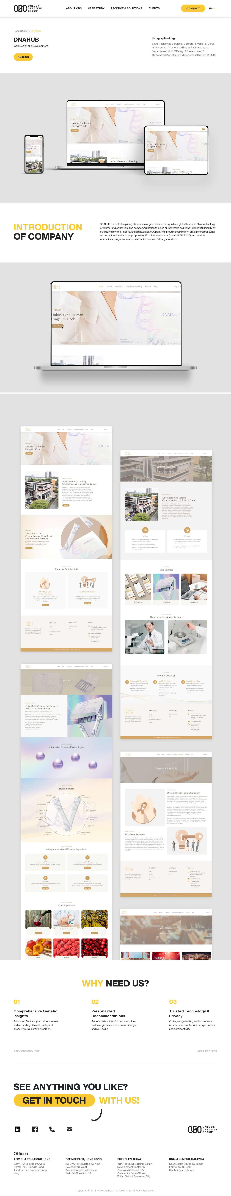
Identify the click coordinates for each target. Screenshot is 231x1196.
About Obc (74, 8)
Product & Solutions (126, 8)
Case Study (96, 8)
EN (211, 8)
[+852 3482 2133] (52, 1129)
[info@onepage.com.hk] (69, 1129)
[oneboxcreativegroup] (18, 1129)
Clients (154, 8)
